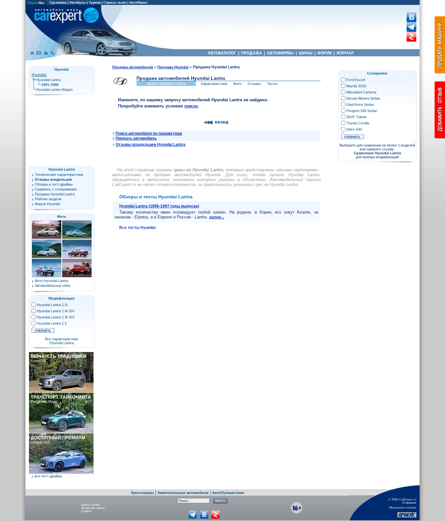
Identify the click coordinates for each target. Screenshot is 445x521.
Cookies (86, 511)
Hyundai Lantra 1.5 (52, 323)
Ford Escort (355, 80)
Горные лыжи (115, 2)
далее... (216, 217)
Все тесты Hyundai (137, 227)
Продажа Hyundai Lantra (55, 194)
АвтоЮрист (138, 2)
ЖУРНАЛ (345, 53)
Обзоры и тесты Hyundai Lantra (156, 196)
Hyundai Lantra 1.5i (52, 305)
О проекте (409, 502)
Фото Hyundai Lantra (51, 281)
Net (36, 3)
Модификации (62, 298)
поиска (191, 106)
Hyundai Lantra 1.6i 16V (56, 311)
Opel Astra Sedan (360, 104)
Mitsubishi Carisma (361, 92)
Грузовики (58, 2)
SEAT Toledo (356, 117)
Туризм (95, 2)
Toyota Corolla (357, 123)
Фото (61, 216)
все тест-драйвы (48, 476)
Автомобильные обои (52, 286)
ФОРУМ (324, 53)
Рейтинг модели (48, 199)
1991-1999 (49, 85)
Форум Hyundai (47, 204)
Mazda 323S (356, 86)
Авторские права (93, 508)
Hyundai (39, 75)
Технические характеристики (59, 174)
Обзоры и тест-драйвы (54, 184)
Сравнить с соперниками (56, 189)
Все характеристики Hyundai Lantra (61, 341)
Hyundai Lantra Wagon (54, 90)
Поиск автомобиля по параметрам (149, 133)
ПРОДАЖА (251, 53)
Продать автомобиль (136, 138)
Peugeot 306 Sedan (361, 111)
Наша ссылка (90, 504)
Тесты (272, 84)
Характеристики (214, 84)
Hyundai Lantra (48, 80)
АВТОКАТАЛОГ (222, 53)
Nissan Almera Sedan (363, 98)
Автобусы (77, 2)
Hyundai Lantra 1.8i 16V (56, 317)
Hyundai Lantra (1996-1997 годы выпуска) (159, 206)
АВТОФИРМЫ (280, 53)
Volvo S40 (354, 129)
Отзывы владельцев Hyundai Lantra (150, 144)
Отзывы (254, 84)
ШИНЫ (305, 53)
